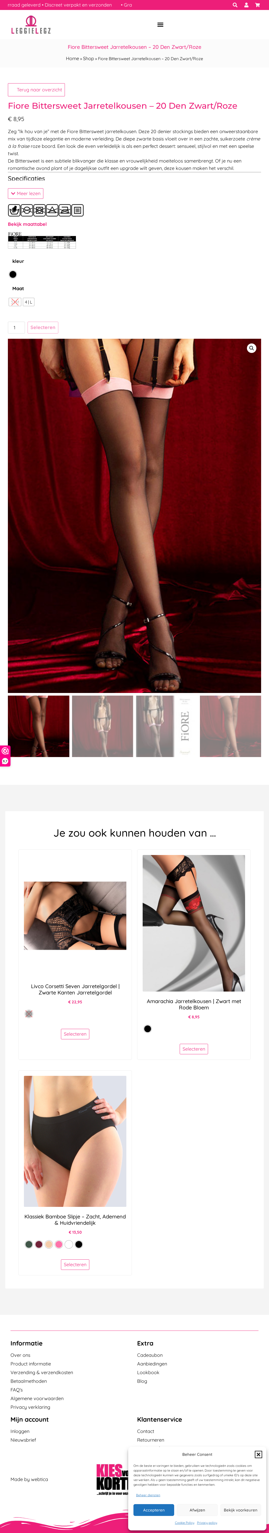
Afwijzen (197, 1510)
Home (72, 58)
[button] (258, 1454)
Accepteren (154, 1510)
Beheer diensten (148, 1495)
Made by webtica (29, 1479)
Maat (18, 288)
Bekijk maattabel (27, 224)
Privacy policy (207, 1523)
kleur (18, 261)
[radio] (13, 274)
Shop (88, 58)
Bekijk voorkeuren (240, 1510)
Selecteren (42, 327)
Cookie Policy (184, 1523)
